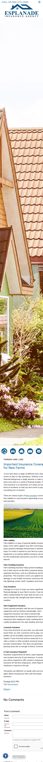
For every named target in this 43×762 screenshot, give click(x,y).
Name (6, 715)
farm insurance (13, 684)
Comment (7, 730)
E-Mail (6, 721)
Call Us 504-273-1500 (15, 2)
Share (6, 689)
